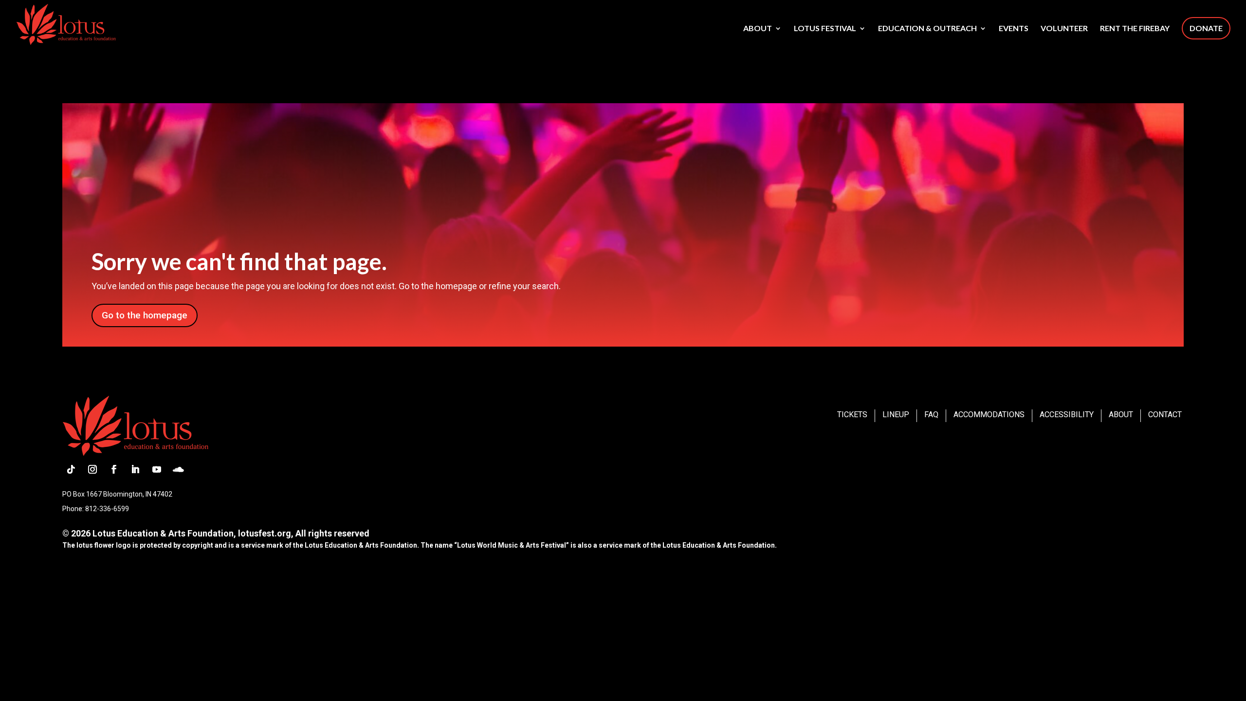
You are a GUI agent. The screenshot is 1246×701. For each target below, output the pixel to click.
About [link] (757, 29)
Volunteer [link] (1064, 29)
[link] (66, 23)
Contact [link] (1165, 414)
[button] (71, 469)
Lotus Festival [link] (825, 29)
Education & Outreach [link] (927, 29)
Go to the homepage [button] (144, 315)
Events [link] (1013, 29)
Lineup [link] (895, 414)
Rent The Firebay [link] (1135, 29)
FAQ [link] (931, 414)
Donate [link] (1206, 28)
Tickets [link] (852, 414)
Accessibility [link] (1067, 414)
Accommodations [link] (989, 414)
